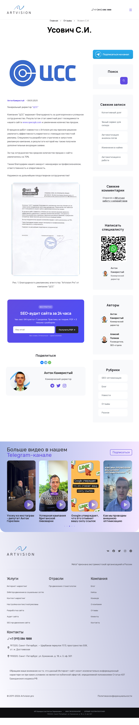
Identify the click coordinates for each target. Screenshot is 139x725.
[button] (29, 504)
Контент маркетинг (16, 598)
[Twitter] (119, 551)
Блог (104, 386)
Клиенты (95, 616)
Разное (105, 412)
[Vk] (108, 551)
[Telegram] (45, 362)
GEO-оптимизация (111, 378)
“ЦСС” (35, 107)
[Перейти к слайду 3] (69, 526)
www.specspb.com (32, 122)
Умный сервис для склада (111, 124)
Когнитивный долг (111, 112)
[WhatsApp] (49, 362)
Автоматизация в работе (111, 159)
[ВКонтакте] (42, 362)
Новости (106, 395)
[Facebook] (113, 551)
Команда (95, 598)
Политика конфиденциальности (115, 696)
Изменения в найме (112, 147)
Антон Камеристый (15, 100)
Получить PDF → (67, 329)
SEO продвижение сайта (18, 623)
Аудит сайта (13, 616)
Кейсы (94, 592)
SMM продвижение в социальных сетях (25, 592)
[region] (35, 705)
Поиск (113, 71)
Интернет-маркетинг (17, 586)
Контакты (95, 623)
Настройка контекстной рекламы (22, 604)
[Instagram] (125, 551)
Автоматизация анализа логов (110, 136)
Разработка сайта (15, 610)
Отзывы (106, 404)
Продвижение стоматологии (62, 586)
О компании (96, 604)
